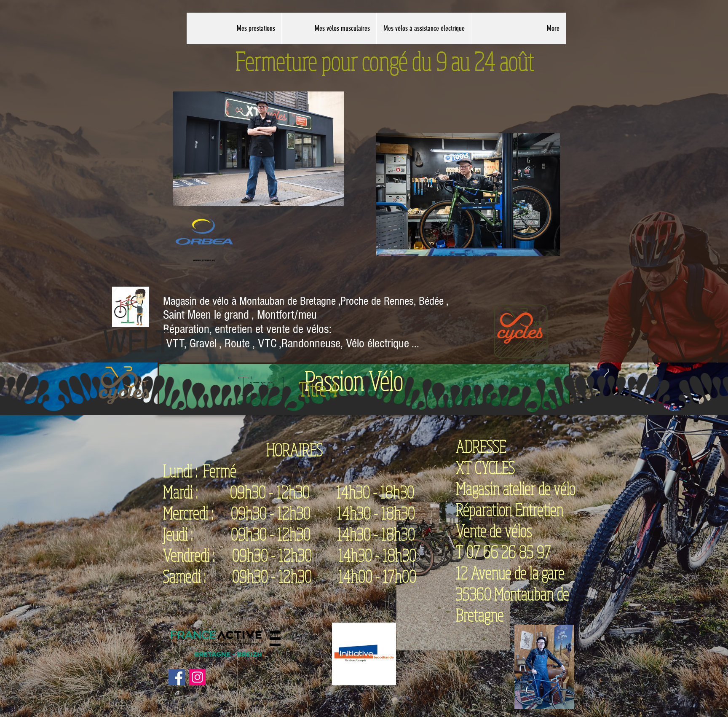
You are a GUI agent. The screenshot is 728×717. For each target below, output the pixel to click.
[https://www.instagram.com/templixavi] (177, 677)
